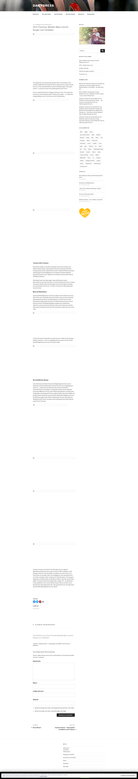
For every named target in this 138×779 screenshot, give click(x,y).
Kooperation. (91, 14)
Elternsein (94, 140)
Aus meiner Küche (49, 624)
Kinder (90, 149)
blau (92, 137)
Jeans (100, 146)
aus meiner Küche (85, 134)
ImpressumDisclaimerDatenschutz (66, 749)
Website (35, 699)
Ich (96, 146)
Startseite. (36, 14)
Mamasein (83, 157)
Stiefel (82, 160)
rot (93, 157)
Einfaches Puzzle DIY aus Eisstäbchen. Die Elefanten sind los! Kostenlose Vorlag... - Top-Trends (91, 100)
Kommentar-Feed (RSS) (69, 757)
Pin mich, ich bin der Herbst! (86, 194)
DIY (102, 137)
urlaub (81, 163)
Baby (93, 134)
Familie (95, 143)
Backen (98, 134)
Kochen (82, 152)
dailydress (43, 5)
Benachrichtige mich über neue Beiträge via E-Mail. (50, 711)
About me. (81, 14)
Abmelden (66, 766)
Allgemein (38, 624)
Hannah (91, 146)
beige (87, 137)
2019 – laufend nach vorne (86, 65)
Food (100, 143)
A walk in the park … (84, 68)
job (81, 149)
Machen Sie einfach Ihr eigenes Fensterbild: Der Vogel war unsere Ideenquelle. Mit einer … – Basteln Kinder (91, 85)
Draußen (82, 140)
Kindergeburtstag (98, 149)
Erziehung (82, 143)
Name (35, 683)
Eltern (88, 140)
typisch (98, 160)
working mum (83, 166)
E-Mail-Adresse (38, 691)
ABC (81, 132)
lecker (91, 155)
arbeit (91, 132)
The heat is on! (83, 74)
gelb (81, 146)
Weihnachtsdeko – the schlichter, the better (91, 199)
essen (89, 143)
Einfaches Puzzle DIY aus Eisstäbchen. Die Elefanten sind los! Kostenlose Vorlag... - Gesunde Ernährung (90, 118)
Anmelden (66, 763)
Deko (97, 137)
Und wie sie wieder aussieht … (87, 71)
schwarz (98, 157)
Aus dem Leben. (46, 14)
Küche (94, 152)
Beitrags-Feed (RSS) (68, 754)
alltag (85, 132)
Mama (97, 155)
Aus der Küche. (58, 14)
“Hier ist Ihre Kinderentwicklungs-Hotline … (90, 188)
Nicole (49, 24)
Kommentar (37, 661)
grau (85, 146)
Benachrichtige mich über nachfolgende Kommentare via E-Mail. (54, 708)
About (64, 760)
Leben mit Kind (84, 155)
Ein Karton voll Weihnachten (86, 183)
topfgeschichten (90, 160)
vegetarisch (88, 163)
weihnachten (97, 163)
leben (99, 152)
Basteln (82, 137)
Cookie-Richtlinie (43, 776)
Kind (85, 149)
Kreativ (88, 152)
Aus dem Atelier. (70, 14)
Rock (89, 157)
